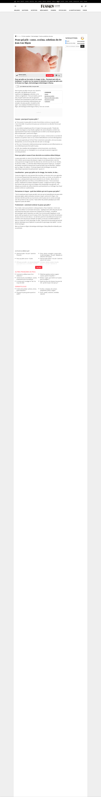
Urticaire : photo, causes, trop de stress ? (49, 263)
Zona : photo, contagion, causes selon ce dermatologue (50, 254)
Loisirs (70, 1)
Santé (58, 1)
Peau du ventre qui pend (47, 267)
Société (62, 1)
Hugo (81, 1)
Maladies (17, 10)
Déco (36, 1)
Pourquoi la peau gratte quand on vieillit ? (25, 293)
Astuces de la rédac (70, 43)
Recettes (32, 1)
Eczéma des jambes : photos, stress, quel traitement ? (26, 289)
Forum (85, 1)
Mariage (49, 1)
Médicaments (44, 10)
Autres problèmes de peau (46, 36)
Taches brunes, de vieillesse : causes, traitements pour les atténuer (26, 278)
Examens (53, 10)
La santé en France (75, 10)
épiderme (26, 94)
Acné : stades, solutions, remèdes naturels (49, 293)
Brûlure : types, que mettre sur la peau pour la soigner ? (51, 278)
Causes (46, 94)
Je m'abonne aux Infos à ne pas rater (29, 86)
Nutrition (34, 10)
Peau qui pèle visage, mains (51, 98)
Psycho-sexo (62, 10)
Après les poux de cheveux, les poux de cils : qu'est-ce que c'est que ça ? (51, 282)
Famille (54, 1)
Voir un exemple (80, 41)
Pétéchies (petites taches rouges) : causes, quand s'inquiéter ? (49, 275)
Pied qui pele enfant (45, 258)
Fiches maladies (26, 36)
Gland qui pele (20, 253)
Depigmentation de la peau (24, 267)
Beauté (22, 1)
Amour (44, 1)
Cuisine (27, 1)
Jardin (40, 1)
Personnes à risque (49, 99)
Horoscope (76, 1)
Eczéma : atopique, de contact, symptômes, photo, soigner (48, 289)
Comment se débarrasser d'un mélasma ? (25, 275)
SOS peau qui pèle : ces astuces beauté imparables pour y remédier (27, 263)
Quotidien (25, 10)
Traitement (47, 101)
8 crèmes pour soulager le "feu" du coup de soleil (26, 282)
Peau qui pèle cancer (22, 258)
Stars (66, 1)
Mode (18, 1)
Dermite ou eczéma (49, 96)
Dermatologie (35, 36)
